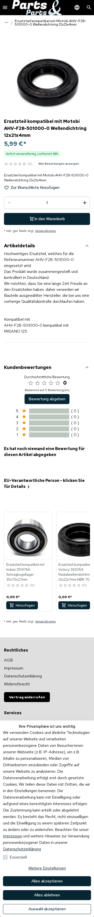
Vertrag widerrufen (27, 697)
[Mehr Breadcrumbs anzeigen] (6, 22)
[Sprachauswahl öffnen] (77, 7)
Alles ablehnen (47, 895)
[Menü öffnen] (5, 7)
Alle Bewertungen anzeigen (58, 164)
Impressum (12, 836)
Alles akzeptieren (47, 881)
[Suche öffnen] (89, 7)
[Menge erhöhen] (85, 203)
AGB (8, 660)
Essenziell (18, 857)
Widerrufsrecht (17, 684)
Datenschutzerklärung (22, 849)
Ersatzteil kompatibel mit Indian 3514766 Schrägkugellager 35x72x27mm (25, 572)
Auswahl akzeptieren (47, 909)
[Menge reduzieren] (9, 203)
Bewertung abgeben (47, 399)
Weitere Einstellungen (47, 868)
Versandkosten (45, 231)
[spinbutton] (47, 203)
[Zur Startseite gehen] (37, 7)
